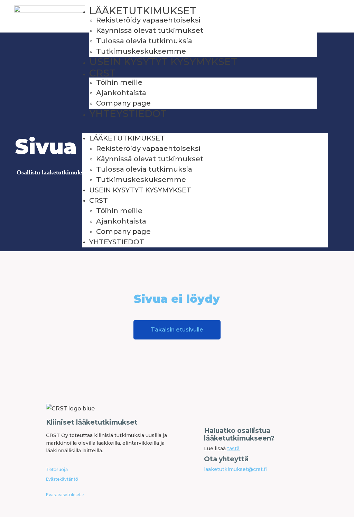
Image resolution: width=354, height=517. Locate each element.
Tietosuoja (57, 469)
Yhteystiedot (128, 113)
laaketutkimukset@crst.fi (235, 469)
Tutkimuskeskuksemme (141, 51)
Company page (123, 103)
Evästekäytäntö (62, 479)
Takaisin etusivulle (177, 329)
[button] (205, 130)
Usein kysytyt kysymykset (163, 61)
